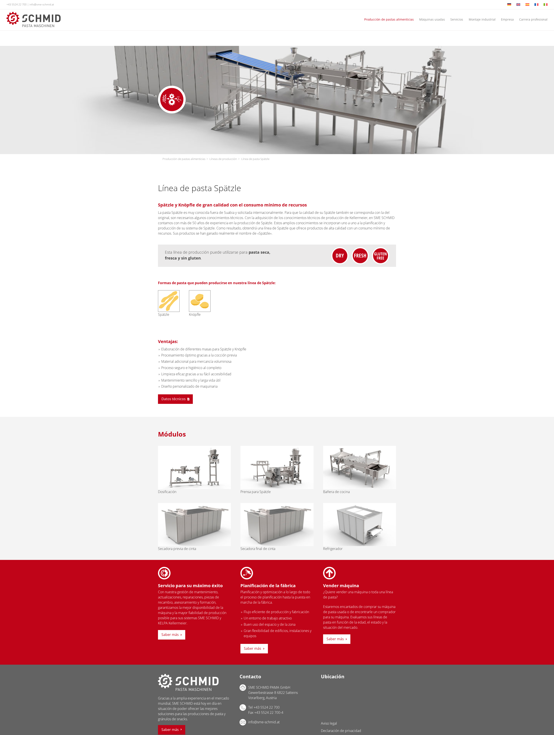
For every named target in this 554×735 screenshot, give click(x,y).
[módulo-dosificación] (194, 447)
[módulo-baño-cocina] (359, 447)
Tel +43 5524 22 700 (264, 707)
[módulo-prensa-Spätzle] (276, 447)
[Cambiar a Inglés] (518, 4)
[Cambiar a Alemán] (509, 4)
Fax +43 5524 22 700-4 (265, 712)
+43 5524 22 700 (16, 4)
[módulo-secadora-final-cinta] (276, 504)
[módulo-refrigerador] (359, 504)
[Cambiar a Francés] (536, 4)
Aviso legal (329, 723)
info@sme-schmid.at (41, 4)
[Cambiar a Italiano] (546, 4)
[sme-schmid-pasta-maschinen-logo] (33, 13)
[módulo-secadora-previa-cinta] (194, 504)
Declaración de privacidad (341, 730)
